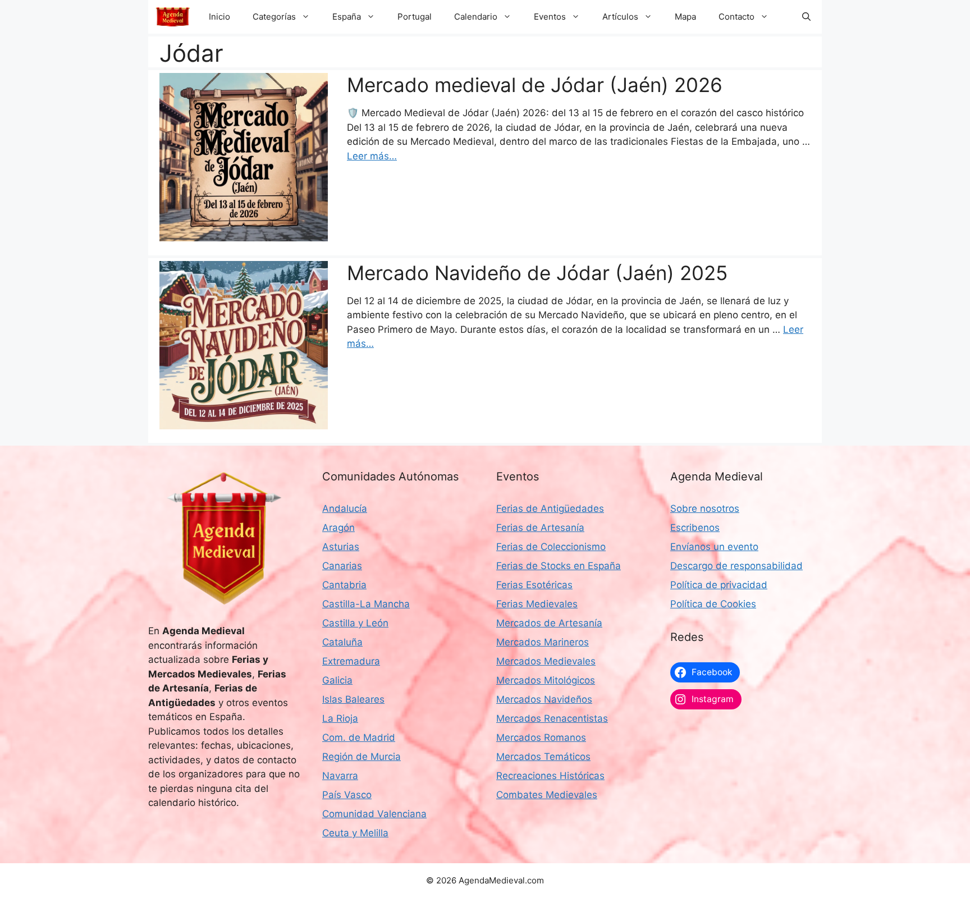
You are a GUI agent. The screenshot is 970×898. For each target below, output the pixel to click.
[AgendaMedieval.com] (173, 17)
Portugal (414, 16)
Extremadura (351, 661)
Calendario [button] (475, 16)
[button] (806, 17)
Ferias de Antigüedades (550, 508)
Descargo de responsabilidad (736, 565)
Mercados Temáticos (543, 756)
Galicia (337, 680)
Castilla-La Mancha (366, 604)
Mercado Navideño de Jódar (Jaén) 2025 (537, 273)
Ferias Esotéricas (534, 584)
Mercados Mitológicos (545, 680)
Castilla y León (355, 623)
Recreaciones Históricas (550, 775)
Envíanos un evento (714, 546)
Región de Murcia (361, 756)
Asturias (340, 546)
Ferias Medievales (537, 604)
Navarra (340, 775)
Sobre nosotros (704, 508)
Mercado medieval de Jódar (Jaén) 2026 (534, 85)
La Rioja (340, 718)
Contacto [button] (736, 16)
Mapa (685, 16)
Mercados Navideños (544, 699)
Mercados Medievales (546, 661)
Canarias (342, 565)
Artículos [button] (620, 16)
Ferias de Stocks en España (558, 565)
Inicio (219, 16)
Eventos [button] (550, 16)
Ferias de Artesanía (540, 527)
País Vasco (347, 794)
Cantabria (344, 584)
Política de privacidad (718, 584)
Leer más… (372, 156)
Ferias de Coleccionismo (551, 546)
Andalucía (344, 508)
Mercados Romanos (541, 737)
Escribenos (695, 527)
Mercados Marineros (542, 642)
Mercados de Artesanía (549, 623)
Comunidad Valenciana (374, 813)
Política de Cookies (713, 604)
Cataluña (342, 642)
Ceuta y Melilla (355, 833)
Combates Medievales (546, 794)
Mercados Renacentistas (552, 718)
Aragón (338, 527)
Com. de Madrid (358, 737)
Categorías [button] (274, 16)
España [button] (346, 16)
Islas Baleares (353, 699)
